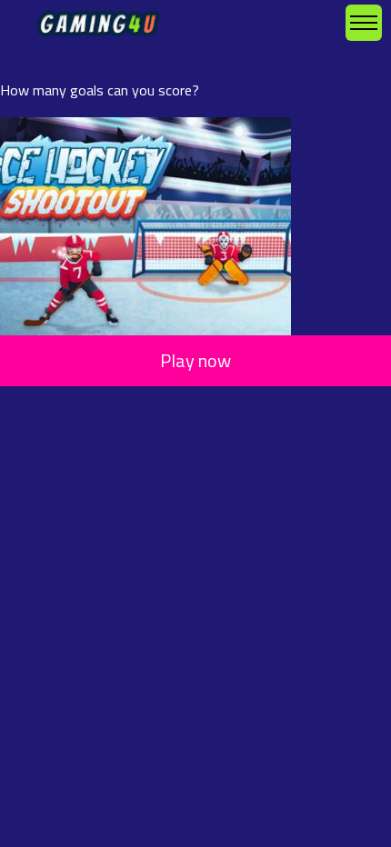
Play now (195, 360)
